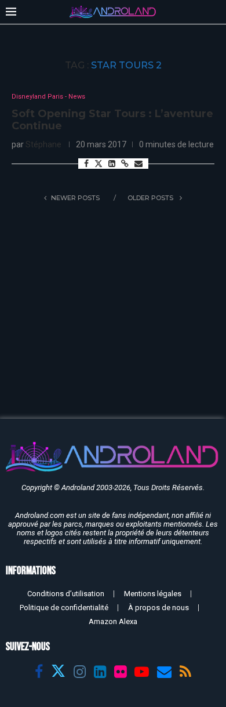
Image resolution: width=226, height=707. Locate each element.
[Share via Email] (138, 163)
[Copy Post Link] (125, 163)
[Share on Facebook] (86, 163)
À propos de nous (158, 607)
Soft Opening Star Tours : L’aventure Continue (112, 120)
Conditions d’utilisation (65, 593)
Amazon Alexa (113, 621)
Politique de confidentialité (64, 607)
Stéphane (43, 144)
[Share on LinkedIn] (111, 163)
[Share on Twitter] (98, 163)
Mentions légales (152, 593)
